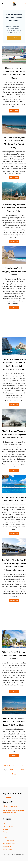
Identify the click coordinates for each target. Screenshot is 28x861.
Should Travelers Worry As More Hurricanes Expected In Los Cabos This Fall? (14, 434)
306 (22, 770)
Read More (14, 111)
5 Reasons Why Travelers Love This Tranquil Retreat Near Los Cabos (14, 207)
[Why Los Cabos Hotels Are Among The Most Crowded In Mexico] (14, 640)
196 (23, 766)
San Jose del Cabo (8, 843)
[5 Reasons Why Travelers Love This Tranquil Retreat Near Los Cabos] (14, 192)
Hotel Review (7, 835)
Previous (7, 766)
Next (14, 774)
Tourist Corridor (8, 849)
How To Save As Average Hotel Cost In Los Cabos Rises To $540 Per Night (14, 721)
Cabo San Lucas (8, 826)
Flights (5, 832)
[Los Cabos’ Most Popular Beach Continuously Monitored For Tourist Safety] (14, 125)
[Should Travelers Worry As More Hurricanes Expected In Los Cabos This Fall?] (14, 419)
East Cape (6, 829)
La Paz (5, 837)
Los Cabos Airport (8, 840)
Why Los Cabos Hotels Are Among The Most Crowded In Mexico (14, 655)
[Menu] (2, 3)
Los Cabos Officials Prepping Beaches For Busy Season (14, 271)
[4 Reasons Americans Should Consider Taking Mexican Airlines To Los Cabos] (14, 56)
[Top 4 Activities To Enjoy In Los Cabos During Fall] (14, 485)
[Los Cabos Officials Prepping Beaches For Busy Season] (14, 256)
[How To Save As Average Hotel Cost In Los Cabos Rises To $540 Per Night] (14, 706)
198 (11, 770)
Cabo (4, 823)
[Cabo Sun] (14, 3)
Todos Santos (7, 846)
